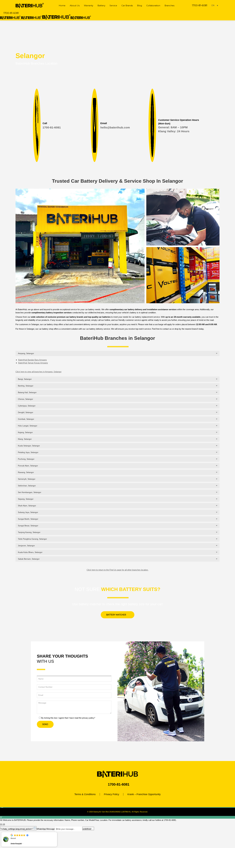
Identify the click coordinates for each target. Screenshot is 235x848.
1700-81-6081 (199, 5)
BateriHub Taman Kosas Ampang (33, 363)
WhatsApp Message (46, 829)
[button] (56, 832)
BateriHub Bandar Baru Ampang (32, 360)
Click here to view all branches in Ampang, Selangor (38, 372)
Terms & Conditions (85, 794)
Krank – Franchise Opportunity (144, 794)
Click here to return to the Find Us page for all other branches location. (117, 570)
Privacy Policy (111, 794)
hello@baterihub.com (115, 127)
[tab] (117, 353)
